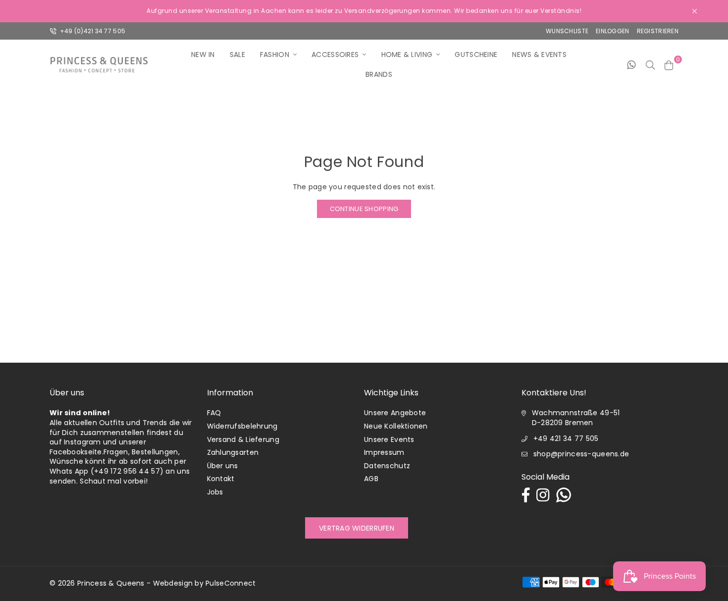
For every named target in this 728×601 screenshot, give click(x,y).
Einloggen (612, 31)
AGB (371, 479)
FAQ (214, 413)
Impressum (384, 452)
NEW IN (203, 54)
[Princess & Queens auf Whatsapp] (631, 64)
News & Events (539, 54)
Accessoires (335, 54)
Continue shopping (364, 209)
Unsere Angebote (395, 413)
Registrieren (657, 31)
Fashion (274, 54)
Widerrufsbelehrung (242, 426)
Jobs (215, 492)
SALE (237, 54)
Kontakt (221, 479)
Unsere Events (389, 439)
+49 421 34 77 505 (566, 438)
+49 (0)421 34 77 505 (91, 31)
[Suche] (650, 64)
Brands (378, 74)
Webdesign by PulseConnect (204, 583)
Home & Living (407, 54)
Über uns (222, 466)
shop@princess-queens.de (581, 454)
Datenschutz (387, 466)
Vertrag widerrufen (356, 528)
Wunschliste (567, 31)
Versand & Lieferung (243, 439)
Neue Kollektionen (396, 426)
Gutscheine (476, 54)
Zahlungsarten (233, 452)
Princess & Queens (111, 583)
